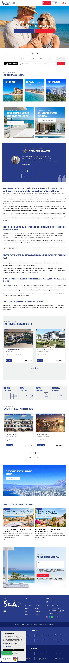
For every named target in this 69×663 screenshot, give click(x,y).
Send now (42, 575)
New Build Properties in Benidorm (26, 635)
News (26, 611)
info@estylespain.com (54, 601)
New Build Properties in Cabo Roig (26, 641)
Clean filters (24, 63)
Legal (28, 624)
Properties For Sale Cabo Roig (26, 658)
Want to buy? (23, 31)
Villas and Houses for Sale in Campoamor (58, 641)
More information (7, 646)
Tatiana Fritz (25, 165)
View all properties (34, 373)
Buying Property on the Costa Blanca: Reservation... (17, 530)
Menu (54, 3)
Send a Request (46, 3)
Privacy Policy (49, 570)
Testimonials (38, 611)
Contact (37, 614)
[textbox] (8, 59)
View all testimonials (28, 176)
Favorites (27, 614)
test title (26, 653)
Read (4, 539)
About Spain (38, 605)
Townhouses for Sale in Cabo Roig (42, 635)
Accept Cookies (13, 649)
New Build (9, 85)
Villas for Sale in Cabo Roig (59, 634)
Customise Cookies (13, 653)
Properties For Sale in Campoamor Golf (43, 659)
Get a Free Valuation (47, 120)
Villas (8, 93)
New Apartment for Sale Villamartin (58, 654)
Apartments (10, 88)
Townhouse (9, 91)
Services (37, 608)
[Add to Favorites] (32, 330)
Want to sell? (45, 31)
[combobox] (8, 58)
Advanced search (42, 63)
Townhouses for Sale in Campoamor (42, 641)
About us (27, 608)
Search (62, 63)
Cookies (35, 624)
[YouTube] (5, 611)
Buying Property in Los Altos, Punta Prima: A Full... (49, 530)
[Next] (55, 161)
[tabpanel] (32, 161)
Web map (40, 624)
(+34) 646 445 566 (58, 617)
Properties (37, 602)
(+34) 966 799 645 (53, 605)
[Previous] (55, 158)
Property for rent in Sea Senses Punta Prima (42, 654)
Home (26, 602)
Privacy (31, 624)
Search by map (12, 63)
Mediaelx (52, 624)
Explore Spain (12, 478)
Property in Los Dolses (59, 658)
